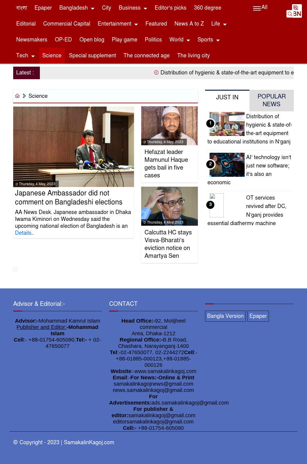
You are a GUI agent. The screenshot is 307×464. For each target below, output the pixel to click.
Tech (22, 55)
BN (297, 14)
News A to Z (189, 23)
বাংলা (21, 8)
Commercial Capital (66, 23)
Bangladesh (73, 8)
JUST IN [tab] (227, 97)
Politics (153, 39)
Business (130, 8)
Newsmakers (31, 39)
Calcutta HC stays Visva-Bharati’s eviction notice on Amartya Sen (168, 244)
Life (215, 23)
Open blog (91, 39)
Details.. (24, 233)
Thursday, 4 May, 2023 (36, 184)
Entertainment (114, 23)
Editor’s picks (170, 8)
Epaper (43, 8)
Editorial (26, 23)
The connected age (147, 55)
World (176, 39)
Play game (124, 39)
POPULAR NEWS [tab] (272, 100)
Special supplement (92, 55)
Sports (205, 39)
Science (51, 55)
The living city (193, 55)
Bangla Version (225, 316)
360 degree (207, 8)
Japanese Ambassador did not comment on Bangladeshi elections (69, 198)
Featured (156, 23)
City (106, 8)
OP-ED (63, 39)
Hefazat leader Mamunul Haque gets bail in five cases (166, 163)
